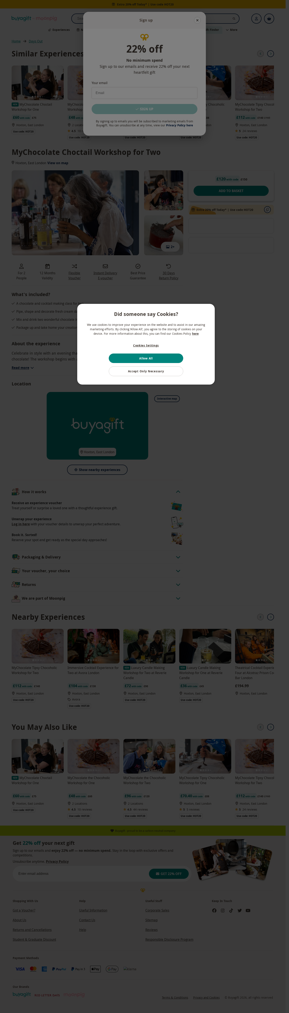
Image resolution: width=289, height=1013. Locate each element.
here (195, 334)
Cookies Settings (146, 345)
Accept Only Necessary (146, 371)
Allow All (146, 358)
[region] (146, 344)
